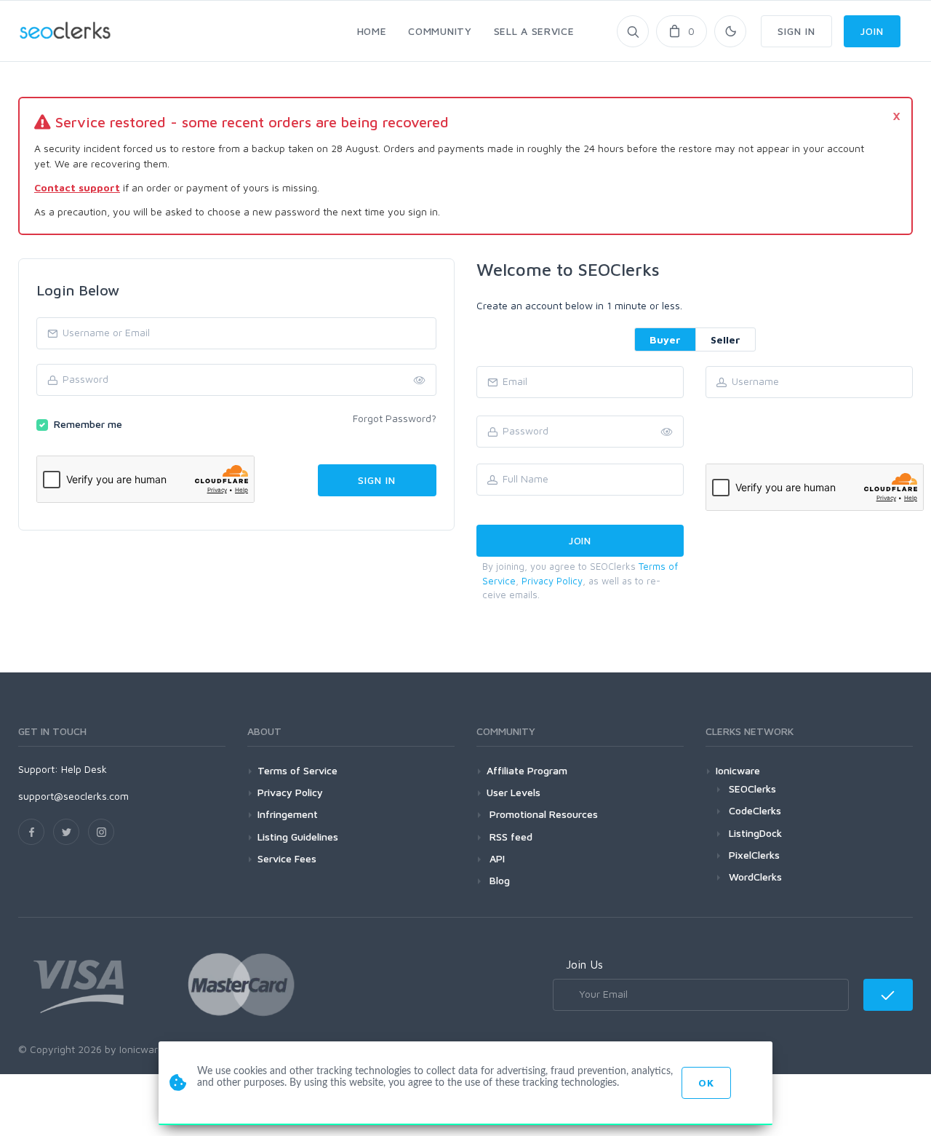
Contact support (77, 187)
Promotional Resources (542, 814)
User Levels (513, 792)
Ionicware (738, 770)
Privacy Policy (552, 581)
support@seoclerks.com (73, 796)
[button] (667, 432)
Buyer (665, 339)
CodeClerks (755, 810)
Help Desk (84, 769)
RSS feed (509, 836)
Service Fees (286, 858)
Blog (498, 880)
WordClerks (755, 876)
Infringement (287, 814)
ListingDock (755, 833)
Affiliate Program (527, 770)
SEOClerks (752, 788)
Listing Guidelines (297, 836)
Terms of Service (297, 770)
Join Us (584, 964)
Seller (725, 339)
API (496, 858)
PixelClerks (754, 855)
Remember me (88, 424)
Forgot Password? (394, 418)
